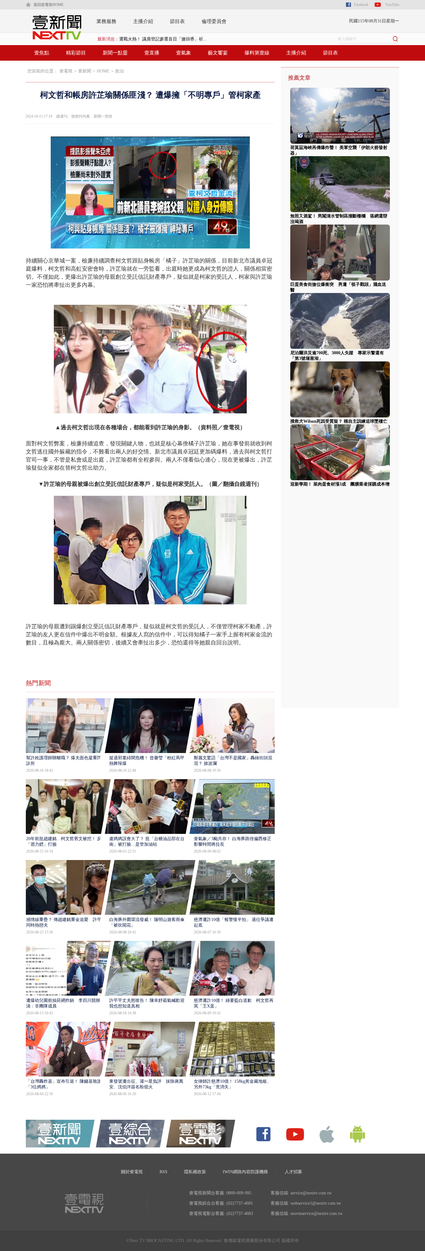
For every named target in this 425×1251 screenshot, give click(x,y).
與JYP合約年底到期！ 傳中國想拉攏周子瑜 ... (163, 39)
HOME (103, 71)
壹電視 (65, 71)
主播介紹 (143, 21)
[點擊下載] (327, 1134)
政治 (119, 71)
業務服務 (106, 21)
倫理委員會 (214, 21)
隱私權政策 (195, 1172)
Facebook (361, 4)
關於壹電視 (132, 1172)
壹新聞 (84, 71)
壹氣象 (183, 52)
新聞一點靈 (115, 52)
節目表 (177, 21)
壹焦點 (41, 52)
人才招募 (293, 1172)
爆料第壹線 (257, 52)
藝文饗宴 (218, 52)
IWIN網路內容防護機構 (245, 1172)
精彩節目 (76, 52)
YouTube (392, 4)
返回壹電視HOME (48, 4)
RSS (163, 1172)
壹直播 (151, 52)
